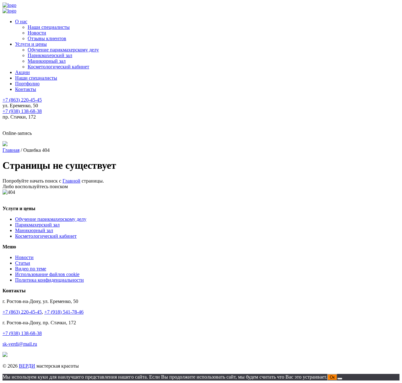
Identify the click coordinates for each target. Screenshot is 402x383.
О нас (21, 21)
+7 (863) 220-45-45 (22, 312)
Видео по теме (30, 268)
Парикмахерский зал (50, 55)
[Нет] (339, 379)
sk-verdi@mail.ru (20, 344)
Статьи (22, 263)
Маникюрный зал (47, 61)
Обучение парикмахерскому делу (63, 49)
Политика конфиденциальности (49, 280)
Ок (332, 377)
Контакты (25, 89)
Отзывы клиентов (47, 38)
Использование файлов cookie (47, 274)
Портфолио (27, 83)
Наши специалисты (49, 27)
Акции (22, 72)
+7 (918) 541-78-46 (64, 312)
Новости (37, 32)
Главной (71, 181)
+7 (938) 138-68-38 (22, 333)
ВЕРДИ (27, 366)
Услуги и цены (31, 44)
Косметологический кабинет (58, 66)
